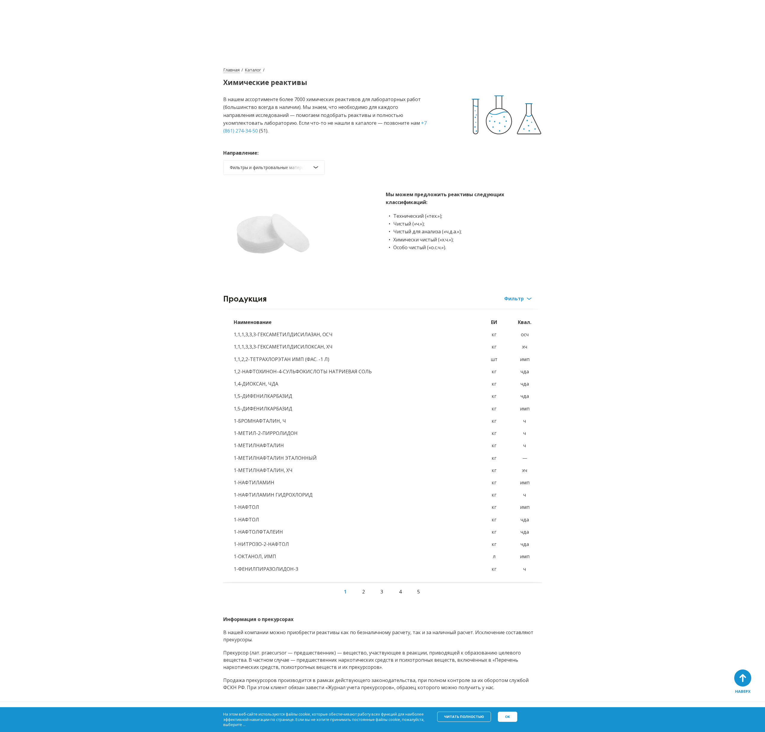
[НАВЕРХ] (742, 678)
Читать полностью (464, 716)
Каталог (253, 70)
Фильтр (514, 298)
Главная (231, 70)
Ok (507, 716)
